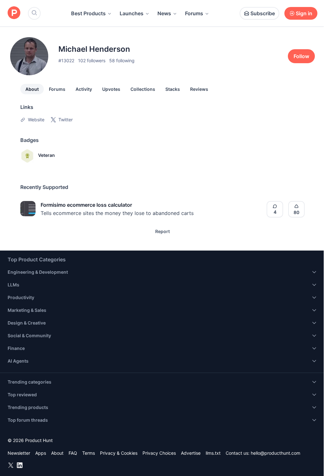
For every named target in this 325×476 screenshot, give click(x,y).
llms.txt (213, 453)
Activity (84, 89)
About (32, 89)
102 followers (91, 60)
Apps (40, 453)
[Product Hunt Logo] (14, 13)
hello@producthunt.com (275, 453)
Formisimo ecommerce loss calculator (86, 205)
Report (162, 231)
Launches (131, 13)
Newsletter (19, 453)
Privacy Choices (159, 453)
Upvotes (111, 89)
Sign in (304, 13)
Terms (88, 453)
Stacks (172, 89)
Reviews (199, 89)
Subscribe (262, 13)
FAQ (73, 453)
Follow (301, 56)
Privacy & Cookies (118, 453)
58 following (122, 60)
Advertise (191, 453)
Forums (194, 13)
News (164, 13)
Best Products (88, 13)
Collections (142, 89)
